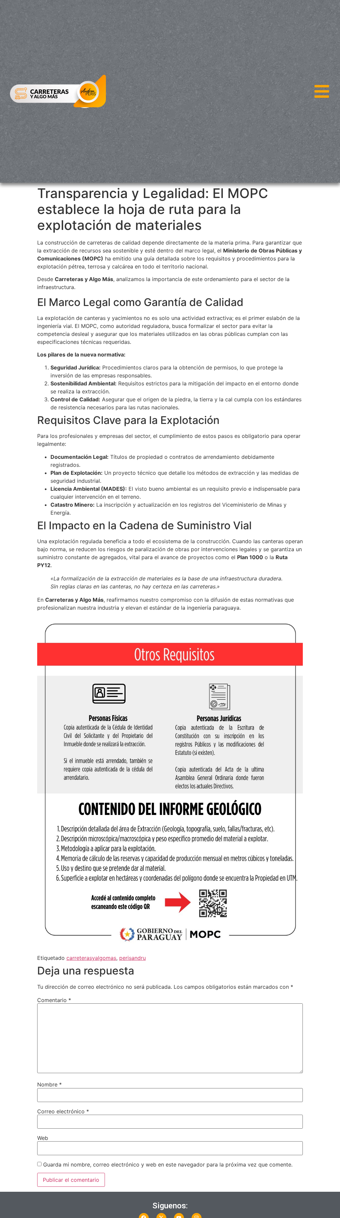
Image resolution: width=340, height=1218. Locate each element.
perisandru (132, 958)
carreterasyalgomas (91, 958)
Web (42, 1138)
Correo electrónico (63, 1111)
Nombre (49, 1084)
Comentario (54, 1000)
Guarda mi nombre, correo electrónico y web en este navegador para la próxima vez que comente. (168, 1164)
